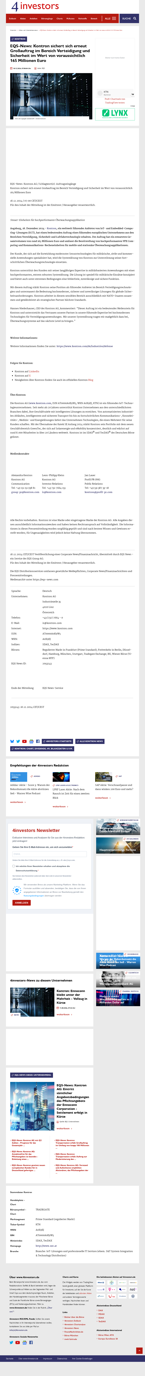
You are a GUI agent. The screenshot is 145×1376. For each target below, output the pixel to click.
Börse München (71, 1335)
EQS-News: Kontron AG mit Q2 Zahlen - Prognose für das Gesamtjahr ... (27, 1143)
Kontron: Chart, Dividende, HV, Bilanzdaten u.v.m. (43, 748)
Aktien (23, 18)
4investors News (71, 1328)
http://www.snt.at (46, 1246)
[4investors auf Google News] (31, 741)
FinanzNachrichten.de (73, 1331)
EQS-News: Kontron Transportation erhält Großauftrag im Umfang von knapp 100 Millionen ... (72, 1144)
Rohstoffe (82, 18)
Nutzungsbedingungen (34, 896)
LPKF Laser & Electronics (67, 785)
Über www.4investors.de (28, 1358)
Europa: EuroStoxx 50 (108, 1338)
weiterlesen (16, 802)
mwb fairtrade (70, 1339)
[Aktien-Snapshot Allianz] (101, 1282)
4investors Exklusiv (72, 1320)
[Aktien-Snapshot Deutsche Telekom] (111, 1289)
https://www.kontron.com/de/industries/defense (85, 346)
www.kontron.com (40, 403)
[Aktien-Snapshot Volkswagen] (133, 1296)
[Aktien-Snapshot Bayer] (111, 1282)
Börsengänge (47, 18)
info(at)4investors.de (18, 1330)
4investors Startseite (58, 741)
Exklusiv (12, 18)
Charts (60, 18)
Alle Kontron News (91, 741)
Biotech (94, 18)
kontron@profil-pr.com (98, 492)
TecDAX (102, 1321)
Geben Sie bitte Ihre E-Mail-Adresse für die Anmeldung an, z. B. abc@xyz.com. (43, 860)
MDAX (101, 1314)
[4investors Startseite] (35, 6)
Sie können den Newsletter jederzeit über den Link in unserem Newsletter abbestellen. (41, 877)
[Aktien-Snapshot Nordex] (101, 1296)
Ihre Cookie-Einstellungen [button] (82, 1358)
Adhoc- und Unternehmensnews (28, 30)
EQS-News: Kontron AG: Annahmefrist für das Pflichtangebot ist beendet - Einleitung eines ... (25, 1155)
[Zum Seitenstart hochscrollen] (139, 1351)
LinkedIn (34, 372)
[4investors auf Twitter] (18, 741)
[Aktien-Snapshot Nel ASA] (133, 1289)
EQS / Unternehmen (72, 1122)
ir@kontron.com (51, 492)
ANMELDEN (21, 903)
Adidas (37, 776)
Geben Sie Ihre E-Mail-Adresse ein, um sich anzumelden (42, 847)
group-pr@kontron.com (25, 492)
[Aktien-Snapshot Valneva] (122, 1296)
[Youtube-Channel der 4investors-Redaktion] (24, 741)
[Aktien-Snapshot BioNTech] (122, 1282)
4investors (13, 30)
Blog (90, 380)
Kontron (20, 39)
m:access (70, 18)
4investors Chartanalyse (74, 1324)
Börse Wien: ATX (106, 1335)
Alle (107, 18)
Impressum (47, 1358)
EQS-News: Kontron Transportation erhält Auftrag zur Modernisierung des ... (71, 1156)
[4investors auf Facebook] (38, 741)
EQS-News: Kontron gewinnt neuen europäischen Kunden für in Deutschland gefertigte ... (28, 1168)
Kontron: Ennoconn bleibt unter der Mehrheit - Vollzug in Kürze (72, 997)
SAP (120, 776)
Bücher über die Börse (74, 1317)
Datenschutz (62, 1358)
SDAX (101, 1317)
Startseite (9, 1358)
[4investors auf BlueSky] (12, 741)
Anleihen (33, 18)
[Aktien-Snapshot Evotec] (122, 1289)
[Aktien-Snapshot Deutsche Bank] (101, 1289)
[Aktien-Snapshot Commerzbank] (133, 1282)
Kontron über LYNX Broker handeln (115, 117)
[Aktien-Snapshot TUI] (111, 1296)
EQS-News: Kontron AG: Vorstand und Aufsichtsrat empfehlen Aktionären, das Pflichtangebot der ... (72, 1169)
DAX (100, 1310)
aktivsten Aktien (85, 1293)
